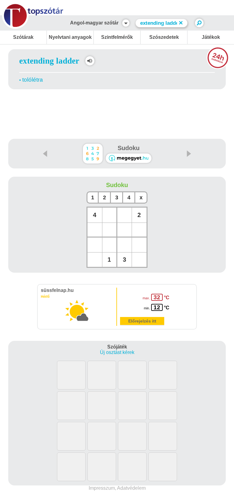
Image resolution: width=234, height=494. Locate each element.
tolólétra (32, 79)
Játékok (211, 37)
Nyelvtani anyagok (70, 37)
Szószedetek (164, 37)
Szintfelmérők (117, 37)
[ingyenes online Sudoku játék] (93, 154)
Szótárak (23, 37)
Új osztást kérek (117, 352)
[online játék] (128, 158)
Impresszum (102, 488)
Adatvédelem (131, 488)
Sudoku (129, 148)
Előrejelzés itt (142, 321)
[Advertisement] (117, 107)
